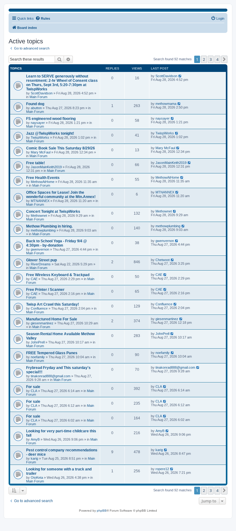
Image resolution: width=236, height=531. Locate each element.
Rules (45, 18)
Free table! (35, 163)
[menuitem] (217, 18)
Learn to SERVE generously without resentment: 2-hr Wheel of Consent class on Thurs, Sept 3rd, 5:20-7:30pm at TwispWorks (62, 82)
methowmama (165, 103)
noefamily (38, 357)
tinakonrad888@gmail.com (50, 376)
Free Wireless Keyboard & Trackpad (57, 275)
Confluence (39, 308)
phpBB (102, 510)
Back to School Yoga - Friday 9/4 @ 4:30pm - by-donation (56, 243)
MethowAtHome (42, 182)
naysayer (38, 123)
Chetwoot (162, 260)
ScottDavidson (42, 93)
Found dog (35, 104)
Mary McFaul (40, 152)
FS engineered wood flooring (51, 119)
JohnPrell (38, 342)
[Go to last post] (180, 76)
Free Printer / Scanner (45, 289)
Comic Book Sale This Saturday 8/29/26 (60, 148)
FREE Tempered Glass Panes (51, 353)
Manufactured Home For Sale (51, 319)
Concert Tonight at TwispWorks (53, 211)
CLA (34, 391)
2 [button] (204, 59)
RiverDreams (41, 264)
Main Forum (38, 97)
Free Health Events (43, 178)
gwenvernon (40, 249)
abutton (36, 108)
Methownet (39, 215)
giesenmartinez (42, 323)
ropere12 (162, 469)
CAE (34, 279)
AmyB (35, 439)
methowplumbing (43, 230)
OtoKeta (37, 477)
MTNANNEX (40, 201)
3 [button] (211, 59)
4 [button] (217, 59)
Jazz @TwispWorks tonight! (50, 133)
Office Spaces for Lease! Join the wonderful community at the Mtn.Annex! (61, 194)
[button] (224, 59)
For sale (33, 387)
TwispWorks (40, 137)
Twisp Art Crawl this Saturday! (52, 304)
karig (34, 458)
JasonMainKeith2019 (46, 167)
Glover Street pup (41, 260)
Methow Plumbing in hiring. (49, 226)
